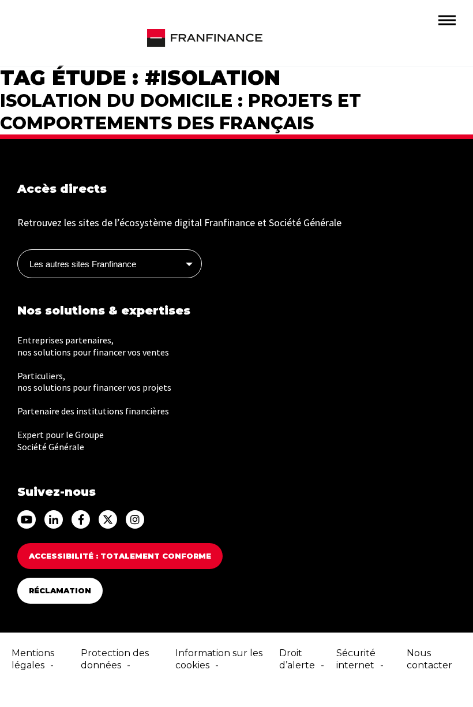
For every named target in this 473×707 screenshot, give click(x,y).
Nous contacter (429, 659)
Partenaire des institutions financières (93, 411)
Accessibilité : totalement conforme (120, 555)
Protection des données (115, 659)
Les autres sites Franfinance (82, 264)
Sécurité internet (356, 659)
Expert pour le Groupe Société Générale (60, 440)
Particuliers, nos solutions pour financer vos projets (94, 382)
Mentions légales (33, 659)
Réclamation (60, 590)
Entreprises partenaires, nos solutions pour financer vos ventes (93, 346)
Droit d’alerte (297, 659)
